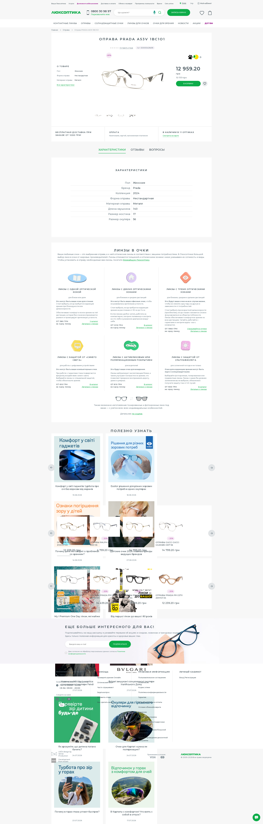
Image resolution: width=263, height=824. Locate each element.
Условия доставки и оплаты (150, 702)
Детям (209, 23)
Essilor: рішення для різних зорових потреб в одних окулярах (131, 487)
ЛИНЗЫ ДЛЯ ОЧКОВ (138, 23)
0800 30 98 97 (67, 675)
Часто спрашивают (105, 687)
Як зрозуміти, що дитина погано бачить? (77, 748)
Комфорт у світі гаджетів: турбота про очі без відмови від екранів (77, 487)
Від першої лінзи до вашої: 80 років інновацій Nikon (131, 618)
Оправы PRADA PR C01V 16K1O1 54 (136, 596)
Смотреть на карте (171, 136)
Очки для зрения (163, 23)
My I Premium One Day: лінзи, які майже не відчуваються (77, 618)
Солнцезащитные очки (109, 23)
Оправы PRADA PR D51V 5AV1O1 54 (70, 596)
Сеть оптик (169, 4)
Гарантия (142, 697)
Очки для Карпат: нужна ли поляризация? (131, 748)
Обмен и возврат (125, 4)
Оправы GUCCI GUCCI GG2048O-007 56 (167, 543)
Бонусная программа (147, 717)
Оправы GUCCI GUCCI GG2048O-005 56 (134, 543)
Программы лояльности (144, 4)
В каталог (148, 325)
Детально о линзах (90, 324)
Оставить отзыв (126, 48)
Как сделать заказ (105, 702)
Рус (61, 705)
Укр (191, 3)
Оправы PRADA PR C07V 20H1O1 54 (169, 596)
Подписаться (120, 644)
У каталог (94, 321)
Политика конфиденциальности (152, 692)
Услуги (71, 4)
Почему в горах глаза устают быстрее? (77, 811)
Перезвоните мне (100, 14)
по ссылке (137, 414)
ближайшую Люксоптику (136, 260)
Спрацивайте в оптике (197, 329)
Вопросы (157, 149)
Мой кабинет (206, 3)
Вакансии (142, 712)
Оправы (86, 23)
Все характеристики (65, 85)
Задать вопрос (103, 692)
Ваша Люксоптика (58, 4)
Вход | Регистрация (187, 678)
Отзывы (137, 149)
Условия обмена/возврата (149, 707)
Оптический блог (105, 682)
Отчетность (143, 682)
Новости (183, 23)
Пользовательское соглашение (152, 678)
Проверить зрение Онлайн (109, 678)
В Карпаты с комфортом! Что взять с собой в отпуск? (131, 813)
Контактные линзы (65, 23)
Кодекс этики (144, 687)
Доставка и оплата (108, 4)
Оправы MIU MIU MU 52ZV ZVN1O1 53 (71, 543)
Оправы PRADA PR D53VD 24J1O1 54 (104, 596)
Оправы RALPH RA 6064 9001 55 (103, 543)
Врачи (159, 4)
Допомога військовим (87, 4)
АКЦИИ (197, 23)
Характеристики (112, 149)
